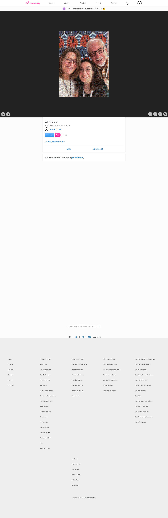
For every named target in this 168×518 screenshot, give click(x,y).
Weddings (43, 364)
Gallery (67, 3)
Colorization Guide (109, 375)
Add (57, 135)
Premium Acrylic (77, 385)
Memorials (43, 385)
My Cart (74, 459)
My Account (76, 464)
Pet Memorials (45, 448)
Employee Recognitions (48, 396)
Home (10, 359)
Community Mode (109, 391)
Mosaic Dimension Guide (111, 370)
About (98, 3)
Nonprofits (44, 422)
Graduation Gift (45, 370)
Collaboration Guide (110, 380)
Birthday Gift (44, 427)
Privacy (75, 497)
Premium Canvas (77, 375)
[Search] (8, 114)
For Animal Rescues (141, 412)
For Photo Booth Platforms (144, 375)
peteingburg (55, 129)
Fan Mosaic (76, 396)
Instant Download (78, 359)
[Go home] (160, 114)
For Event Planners (141, 380)
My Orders (75, 469)
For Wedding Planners (142, 364)
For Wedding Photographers (145, 359)
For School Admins (141, 406)
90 (83, 337)
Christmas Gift (45, 433)
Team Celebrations (46, 391)
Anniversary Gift (45, 359)
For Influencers (140, 422)
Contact (114, 3)
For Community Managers (144, 417)
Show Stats (77, 157)
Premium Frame (77, 370)
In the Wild (75, 480)
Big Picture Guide (109, 359)
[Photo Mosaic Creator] (33, 3)
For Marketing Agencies (143, 385)
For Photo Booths (141, 370)
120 (89, 337)
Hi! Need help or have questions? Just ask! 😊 (85, 8)
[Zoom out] (155, 114)
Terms (79, 497)
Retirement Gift (45, 438)
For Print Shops (140, 391)
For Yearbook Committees (144, 401)
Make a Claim (76, 475)
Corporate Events (46, 401)
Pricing (83, 3)
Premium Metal (77, 380)
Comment (98, 148)
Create (52, 3)
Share (65, 135)
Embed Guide (107, 385)
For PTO (138, 396)
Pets (41, 443)
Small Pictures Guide (110, 364)
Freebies (49, 135)
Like (69, 148)
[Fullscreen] (165, 114)
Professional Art (45, 412)
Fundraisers (44, 417)
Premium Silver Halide (79, 364)
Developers (75, 485)
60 (76, 337)
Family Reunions (45, 375)
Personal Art (44, 406)
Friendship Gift (45, 380)
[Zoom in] (150, 114)
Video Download (77, 391)
